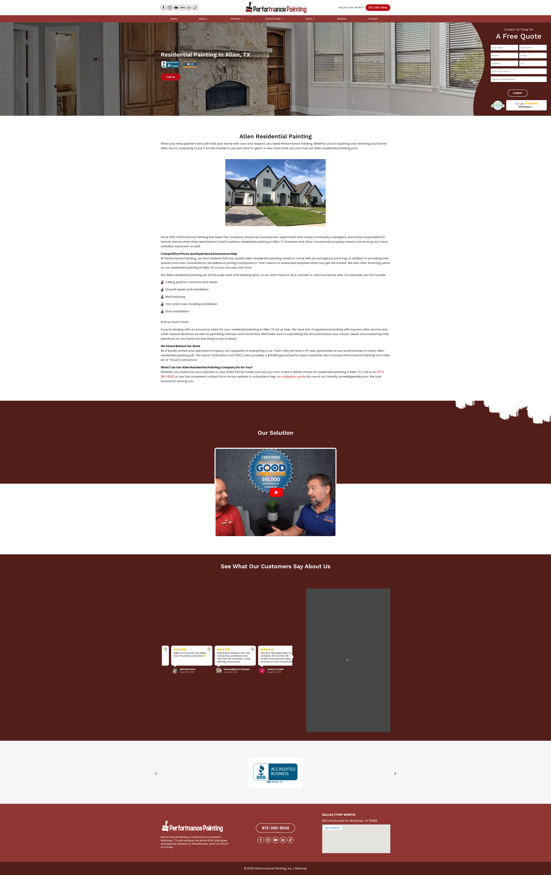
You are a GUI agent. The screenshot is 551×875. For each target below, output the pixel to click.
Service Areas (273, 18)
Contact (373, 18)
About (202, 18)
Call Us (170, 77)
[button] (291, 657)
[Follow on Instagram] (268, 840)
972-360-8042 (377, 7)
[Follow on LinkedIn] (283, 840)
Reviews (341, 18)
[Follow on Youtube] (275, 840)
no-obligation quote (291, 377)
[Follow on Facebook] (260, 840)
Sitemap (301, 868)
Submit (517, 93)
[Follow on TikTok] (290, 840)
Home (173, 18)
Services (235, 18)
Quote (308, 18)
